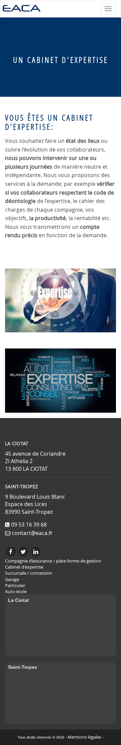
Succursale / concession (28, 573)
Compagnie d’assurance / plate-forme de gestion (53, 561)
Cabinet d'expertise (24, 567)
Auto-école (16, 591)
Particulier (15, 585)
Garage (12, 579)
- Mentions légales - (84, 737)
